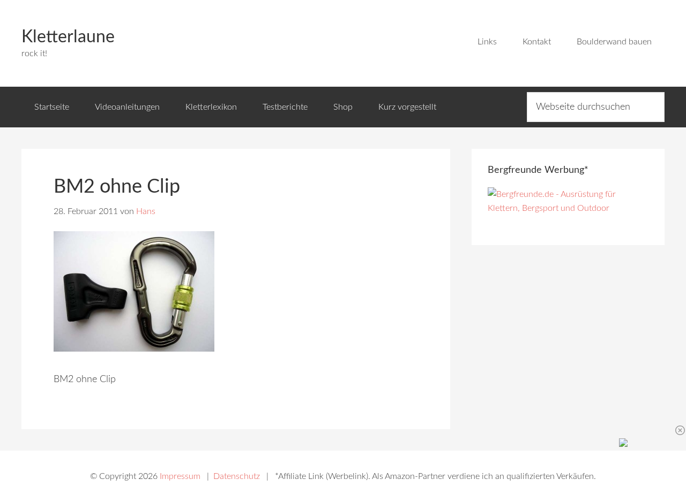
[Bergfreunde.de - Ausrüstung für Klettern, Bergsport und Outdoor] (568, 208)
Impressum (180, 476)
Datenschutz (236, 476)
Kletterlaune (68, 36)
